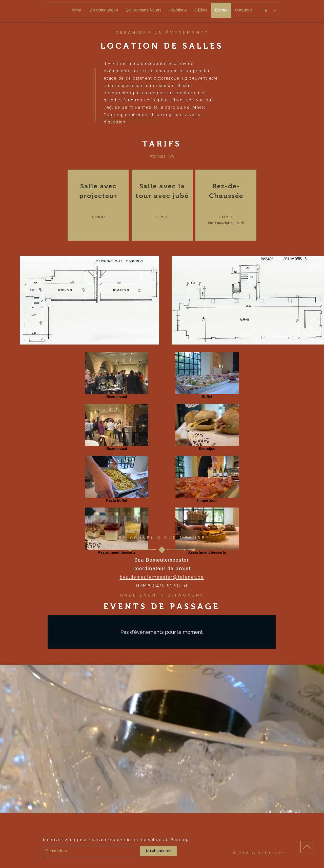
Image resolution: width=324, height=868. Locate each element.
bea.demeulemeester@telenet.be (162, 577)
